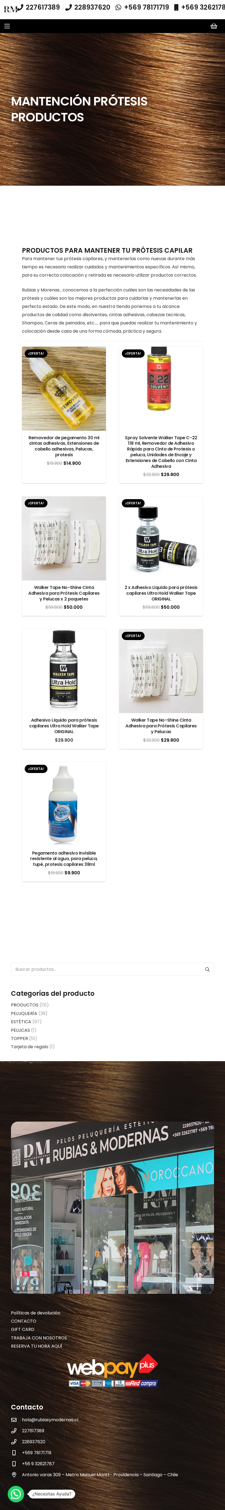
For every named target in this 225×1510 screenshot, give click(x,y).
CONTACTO (23, 1321)
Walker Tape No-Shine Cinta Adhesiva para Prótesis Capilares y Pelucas (161, 726)
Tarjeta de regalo (29, 1047)
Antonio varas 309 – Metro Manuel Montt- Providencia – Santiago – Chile (100, 1475)
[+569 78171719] (16, 1452)
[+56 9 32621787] (16, 1463)
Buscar (207, 969)
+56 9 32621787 (38, 1464)
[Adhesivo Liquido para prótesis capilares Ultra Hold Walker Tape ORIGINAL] (64, 633)
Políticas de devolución (35, 1313)
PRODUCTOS (24, 1005)
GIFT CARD (22, 1329)
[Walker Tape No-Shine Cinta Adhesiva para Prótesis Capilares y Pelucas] (161, 633)
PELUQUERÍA (24, 1013)
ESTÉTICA (21, 1022)
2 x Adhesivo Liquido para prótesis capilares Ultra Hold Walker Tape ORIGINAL (161, 593)
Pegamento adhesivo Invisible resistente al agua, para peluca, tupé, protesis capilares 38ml (64, 859)
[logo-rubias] (10, 9)
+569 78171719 (36, 1453)
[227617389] (16, 1430)
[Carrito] (214, 26)
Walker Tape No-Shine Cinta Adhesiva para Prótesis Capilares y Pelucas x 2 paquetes (64, 593)
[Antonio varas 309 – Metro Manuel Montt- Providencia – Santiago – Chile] (16, 1474)
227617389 (33, 1431)
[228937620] (16, 1441)
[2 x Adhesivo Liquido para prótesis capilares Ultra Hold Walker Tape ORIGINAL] (161, 500)
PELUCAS (20, 1030)
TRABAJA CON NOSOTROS (39, 1338)
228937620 (33, 1442)
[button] (7, 26)
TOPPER (19, 1038)
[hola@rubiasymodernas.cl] (16, 1419)
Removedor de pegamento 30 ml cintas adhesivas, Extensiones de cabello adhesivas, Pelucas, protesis (64, 446)
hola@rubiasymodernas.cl (50, 1420)
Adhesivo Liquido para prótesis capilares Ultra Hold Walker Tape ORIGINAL (64, 726)
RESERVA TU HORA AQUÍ (36, 1346)
